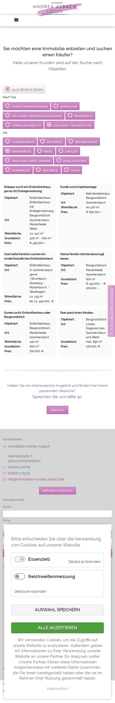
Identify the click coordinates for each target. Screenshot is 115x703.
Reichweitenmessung (51, 576)
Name (7, 506)
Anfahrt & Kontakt (58, 490)
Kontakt (57, 410)
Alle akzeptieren (57, 627)
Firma (6, 520)
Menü (18, 20)
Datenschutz (57, 689)
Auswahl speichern (57, 609)
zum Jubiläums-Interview (112, 308)
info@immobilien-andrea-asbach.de (36, 479)
